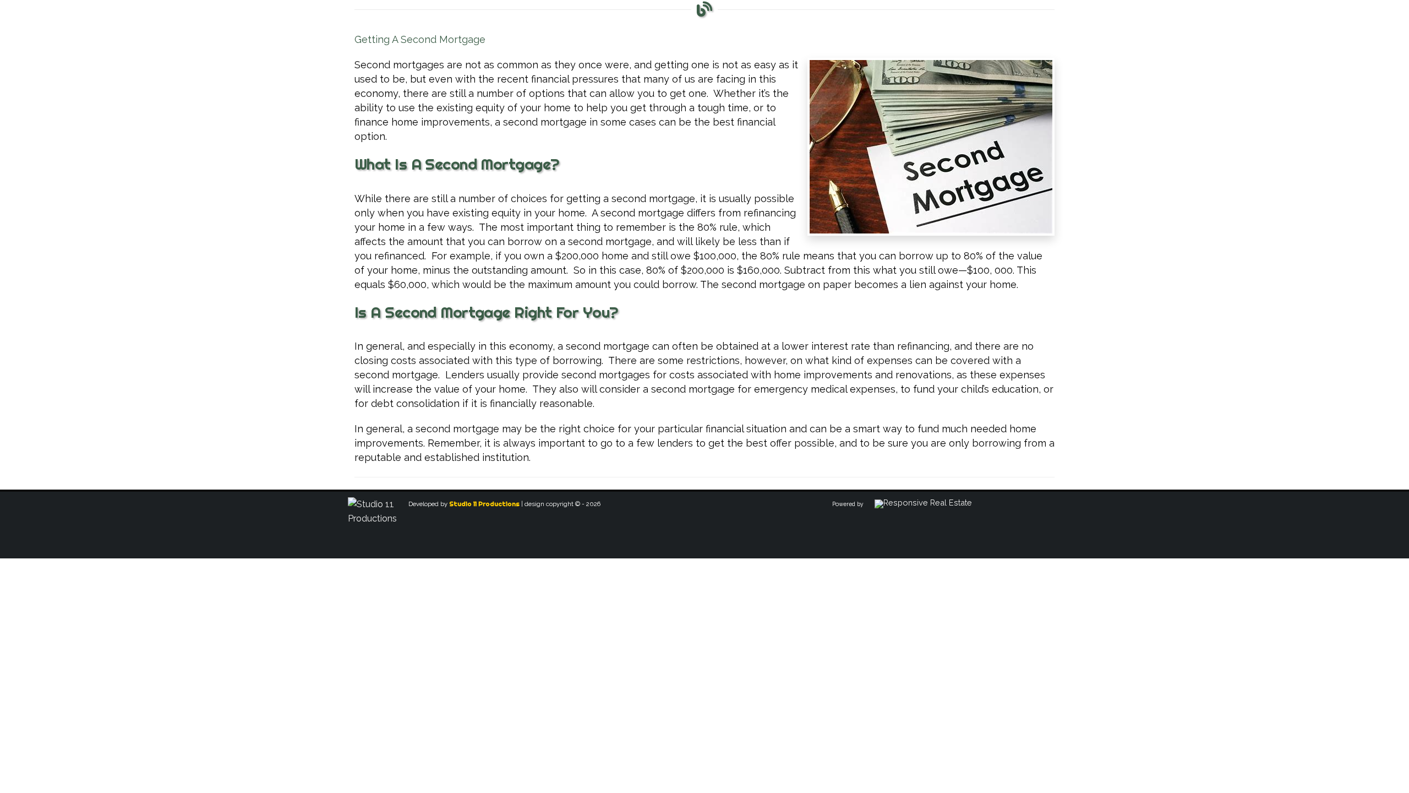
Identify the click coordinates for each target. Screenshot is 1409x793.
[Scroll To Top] (1389, 780)
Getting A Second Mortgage (419, 39)
